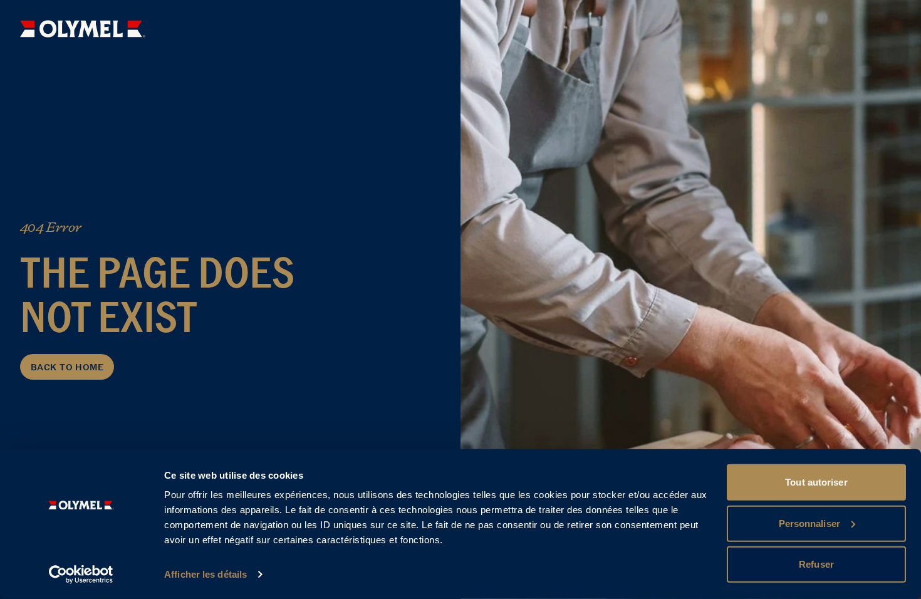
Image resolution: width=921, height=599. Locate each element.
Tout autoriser (816, 482)
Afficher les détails (205, 574)
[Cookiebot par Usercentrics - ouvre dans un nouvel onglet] (81, 574)
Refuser (816, 564)
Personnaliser (809, 523)
